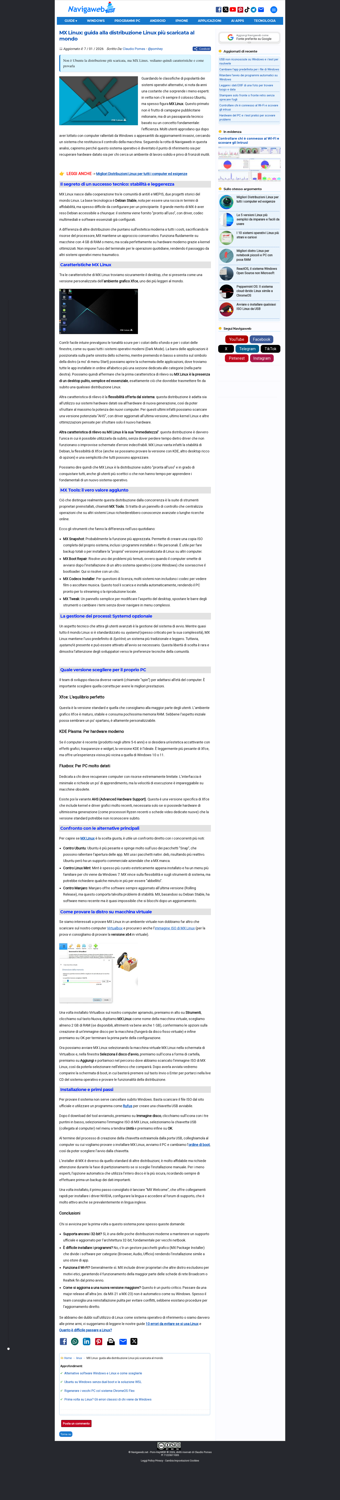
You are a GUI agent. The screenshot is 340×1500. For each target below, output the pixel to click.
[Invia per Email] (123, 1345)
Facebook (261, 339)
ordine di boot (199, 1145)
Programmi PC (127, 21)
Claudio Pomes (134, 49)
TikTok (270, 348)
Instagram (262, 358)
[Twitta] (133, 1344)
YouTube (236, 339)
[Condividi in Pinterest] (98, 1344)
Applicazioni (209, 21)
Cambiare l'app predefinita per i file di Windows (249, 69)
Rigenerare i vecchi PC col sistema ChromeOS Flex (99, 1391)
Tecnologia (265, 21)
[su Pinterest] (240, 12)
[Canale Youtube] (233, 10)
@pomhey (155, 49)
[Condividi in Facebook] (63, 1344)
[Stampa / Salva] (111, 1342)
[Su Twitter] (225, 11)
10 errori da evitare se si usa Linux (172, 1324)
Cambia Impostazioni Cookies (182, 1460)
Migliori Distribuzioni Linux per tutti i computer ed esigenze (141, 174)
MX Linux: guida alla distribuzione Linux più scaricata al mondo (126, 35)
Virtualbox (115, 928)
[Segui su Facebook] (218, 12)
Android (158, 21)
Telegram (247, 348)
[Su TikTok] (247, 12)
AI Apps (237, 21)
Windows (96, 21)
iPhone (182, 21)
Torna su (65, 1434)
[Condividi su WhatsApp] (75, 1344)
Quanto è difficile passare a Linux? (85, 1330)
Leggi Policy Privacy (152, 1460)
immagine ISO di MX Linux (175, 928)
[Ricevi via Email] (261, 12)
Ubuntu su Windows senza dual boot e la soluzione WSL (103, 1382)
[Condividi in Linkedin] (86, 1344)
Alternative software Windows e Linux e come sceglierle (103, 1373)
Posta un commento (76, 1423)
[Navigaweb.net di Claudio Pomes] (91, 15)
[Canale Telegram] (253, 12)
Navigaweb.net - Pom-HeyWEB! (148, 1452)
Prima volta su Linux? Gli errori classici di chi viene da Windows (108, 1399)
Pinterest (237, 358)
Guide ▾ (71, 21)
